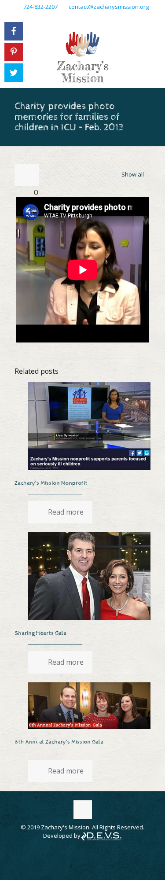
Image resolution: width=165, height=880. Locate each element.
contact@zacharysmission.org (109, 7)
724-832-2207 (40, 7)
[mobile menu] (153, 43)
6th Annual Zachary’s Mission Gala (59, 742)
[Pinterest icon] (94, 18)
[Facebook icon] (72, 18)
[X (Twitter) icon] (83, 18)
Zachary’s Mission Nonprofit (51, 483)
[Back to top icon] (82, 809)
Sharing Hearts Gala (40, 633)
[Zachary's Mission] (82, 56)
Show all (132, 174)
